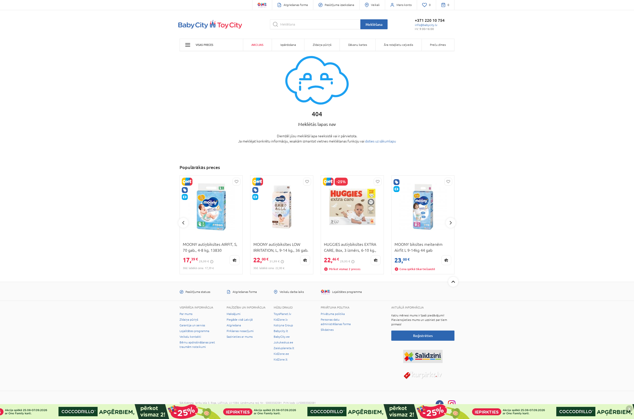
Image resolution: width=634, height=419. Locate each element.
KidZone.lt (281, 359)
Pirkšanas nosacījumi (240, 331)
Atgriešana (234, 325)
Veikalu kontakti (190, 336)
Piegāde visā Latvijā (240, 319)
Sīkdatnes (327, 330)
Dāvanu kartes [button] (357, 45)
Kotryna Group (283, 325)
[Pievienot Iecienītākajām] (236, 181)
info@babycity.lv (426, 25)
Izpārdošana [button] (288, 45)
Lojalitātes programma (194, 331)
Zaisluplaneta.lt (284, 348)
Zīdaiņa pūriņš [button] (322, 45)
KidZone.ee (281, 354)
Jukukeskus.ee (283, 342)
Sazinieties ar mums (240, 336)
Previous (183, 223)
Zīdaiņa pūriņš (189, 319)
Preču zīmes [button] (438, 45)
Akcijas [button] (257, 45)
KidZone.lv (281, 319)
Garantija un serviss (192, 325)
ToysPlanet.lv (282, 314)
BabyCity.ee (282, 336)
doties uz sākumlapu (380, 141)
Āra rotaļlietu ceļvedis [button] (398, 45)
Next (451, 223)
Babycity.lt (281, 331)
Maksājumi (233, 314)
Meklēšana (374, 24)
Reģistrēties (423, 336)
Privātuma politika (333, 314)
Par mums (186, 314)
